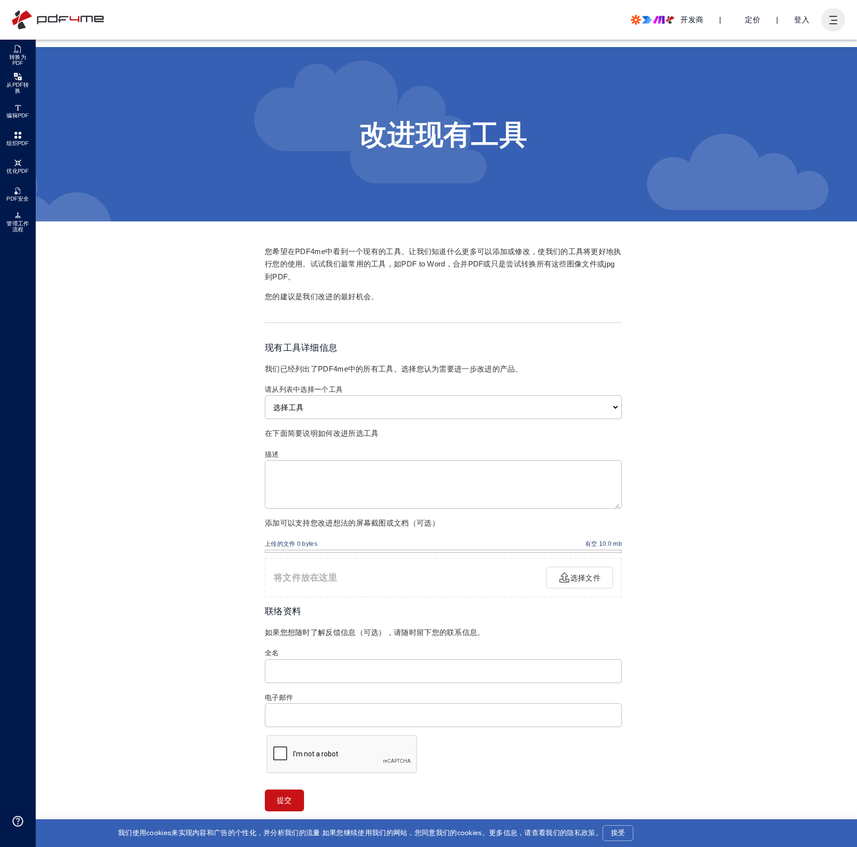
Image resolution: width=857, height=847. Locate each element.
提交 (284, 800)
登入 (801, 19)
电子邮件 (279, 697)
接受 (618, 833)
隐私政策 (581, 833)
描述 (272, 454)
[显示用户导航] (833, 20)
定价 (752, 19)
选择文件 (585, 578)
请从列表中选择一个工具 (304, 389)
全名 (272, 653)
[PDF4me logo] (58, 20)
